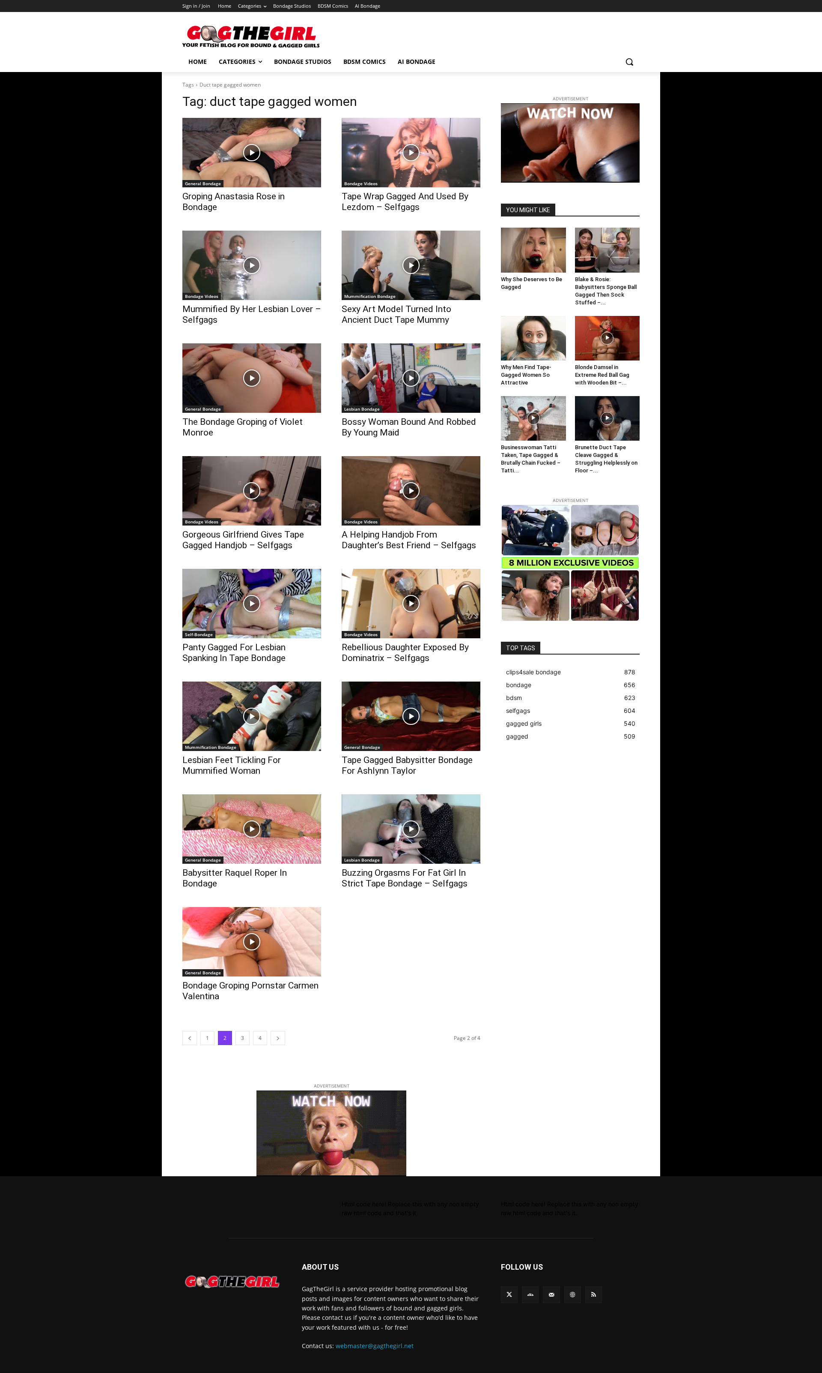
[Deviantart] (530, 1294)
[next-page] (278, 1038)
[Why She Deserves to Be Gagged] (533, 250)
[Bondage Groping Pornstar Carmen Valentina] (251, 941)
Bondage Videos (361, 183)
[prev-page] (189, 1038)
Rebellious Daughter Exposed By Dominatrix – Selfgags (405, 652)
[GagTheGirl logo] (231, 1282)
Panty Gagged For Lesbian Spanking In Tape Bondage (234, 652)
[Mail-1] (551, 1294)
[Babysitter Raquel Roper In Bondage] (251, 829)
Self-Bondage (199, 634)
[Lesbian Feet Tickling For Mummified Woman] (251, 716)
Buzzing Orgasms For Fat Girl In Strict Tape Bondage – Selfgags (405, 878)
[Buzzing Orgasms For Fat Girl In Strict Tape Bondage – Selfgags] (411, 829)
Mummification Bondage (370, 296)
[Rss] (593, 1294)
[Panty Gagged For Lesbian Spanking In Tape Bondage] (251, 603)
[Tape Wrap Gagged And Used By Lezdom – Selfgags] (411, 152)
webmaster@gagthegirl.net (375, 1346)
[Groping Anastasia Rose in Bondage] (251, 152)
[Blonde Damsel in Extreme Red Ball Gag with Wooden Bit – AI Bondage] (607, 338)
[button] (629, 61)
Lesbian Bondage (362, 409)
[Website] (572, 1294)
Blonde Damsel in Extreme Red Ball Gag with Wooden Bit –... (602, 375)
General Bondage (203, 183)
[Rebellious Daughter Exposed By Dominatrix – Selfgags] (411, 603)
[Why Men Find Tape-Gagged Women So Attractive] (533, 338)
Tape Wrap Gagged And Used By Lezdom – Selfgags (405, 201)
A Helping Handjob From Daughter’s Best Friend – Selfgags (409, 539)
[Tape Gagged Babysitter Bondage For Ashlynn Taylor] (411, 716)
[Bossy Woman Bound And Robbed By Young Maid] (411, 378)
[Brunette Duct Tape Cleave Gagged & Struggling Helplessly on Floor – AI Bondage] (607, 418)
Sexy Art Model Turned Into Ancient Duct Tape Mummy (396, 314)
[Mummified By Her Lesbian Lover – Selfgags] (251, 265)
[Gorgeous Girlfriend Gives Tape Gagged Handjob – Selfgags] (251, 491)
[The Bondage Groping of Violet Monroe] (251, 378)
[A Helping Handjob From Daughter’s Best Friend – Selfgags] (411, 491)
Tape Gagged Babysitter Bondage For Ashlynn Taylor (407, 765)
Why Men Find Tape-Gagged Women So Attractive (526, 375)
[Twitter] (509, 1294)
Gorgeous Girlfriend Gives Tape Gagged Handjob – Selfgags (243, 539)
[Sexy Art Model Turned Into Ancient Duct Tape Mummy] (411, 265)
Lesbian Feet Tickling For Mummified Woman (231, 765)
